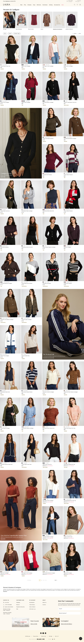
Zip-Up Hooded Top (25, 355)
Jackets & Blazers (69, 29)
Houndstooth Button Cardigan (70, 138)
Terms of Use (43, 636)
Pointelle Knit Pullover (47, 174)
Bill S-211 (57, 636)
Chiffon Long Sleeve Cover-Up (70, 102)
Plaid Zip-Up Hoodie (47, 283)
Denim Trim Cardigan (4, 102)
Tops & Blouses (19, 29)
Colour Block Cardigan (5, 428)
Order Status (32, 604)
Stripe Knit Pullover (68, 283)
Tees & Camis (31, 29)
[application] (80, 638)
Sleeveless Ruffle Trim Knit (27, 247)
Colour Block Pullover (68, 174)
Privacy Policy (35, 636)
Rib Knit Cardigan (67, 247)
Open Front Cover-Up (47, 464)
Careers (44, 604)
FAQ (17, 609)
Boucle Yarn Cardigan (68, 66)
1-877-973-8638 (8, 604)
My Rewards (31, 602)
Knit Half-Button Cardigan (48, 102)
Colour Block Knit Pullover (27, 283)
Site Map (50, 636)
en (52, 639)
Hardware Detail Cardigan (48, 536)
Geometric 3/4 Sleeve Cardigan (6, 319)
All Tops (4, 29)
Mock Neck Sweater (4, 247)
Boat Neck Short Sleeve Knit (48, 428)
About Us (44, 602)
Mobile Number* (63, 613)
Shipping (18, 602)
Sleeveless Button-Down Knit (6, 464)
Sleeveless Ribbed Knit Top (69, 464)
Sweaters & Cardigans (57, 29)
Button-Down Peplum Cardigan (49, 247)
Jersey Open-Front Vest (26, 464)
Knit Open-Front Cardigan (48, 66)
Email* (60, 608)
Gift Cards (31, 609)
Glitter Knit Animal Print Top (69, 428)
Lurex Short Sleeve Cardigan (27, 428)
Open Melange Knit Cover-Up (70, 500)
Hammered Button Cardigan (6, 283)
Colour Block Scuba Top (5, 66)
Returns (18, 604)
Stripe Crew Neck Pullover (48, 138)
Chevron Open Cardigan (27, 319)
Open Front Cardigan (26, 66)
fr (54, 639)
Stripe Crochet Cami (68, 536)
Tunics (42, 29)
